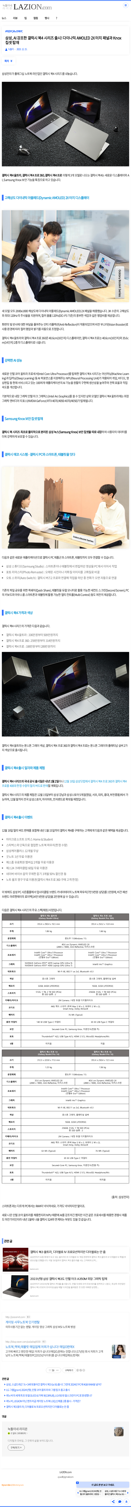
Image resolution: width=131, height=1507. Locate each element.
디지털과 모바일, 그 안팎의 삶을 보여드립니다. (30, 1440)
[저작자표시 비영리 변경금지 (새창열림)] (80, 1370)
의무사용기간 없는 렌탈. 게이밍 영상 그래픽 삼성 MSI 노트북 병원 (40, 1327)
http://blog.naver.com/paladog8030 (22, 1341)
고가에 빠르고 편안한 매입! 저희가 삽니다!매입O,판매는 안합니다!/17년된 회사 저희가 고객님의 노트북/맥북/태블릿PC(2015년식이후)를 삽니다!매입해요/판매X (54, 1353)
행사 (47, 18)
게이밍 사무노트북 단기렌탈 (22, 1322)
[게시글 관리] (57, 1370)
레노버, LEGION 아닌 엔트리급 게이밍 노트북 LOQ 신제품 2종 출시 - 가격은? (43, 1401)
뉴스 (4, 18)
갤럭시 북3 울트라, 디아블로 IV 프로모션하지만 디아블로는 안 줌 (37, 1407)
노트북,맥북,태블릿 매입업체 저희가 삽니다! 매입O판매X (39, 1347)
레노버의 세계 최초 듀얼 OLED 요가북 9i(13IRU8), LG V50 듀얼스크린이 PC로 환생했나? (49, 1395)
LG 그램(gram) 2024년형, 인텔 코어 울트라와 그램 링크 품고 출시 (38, 1390)
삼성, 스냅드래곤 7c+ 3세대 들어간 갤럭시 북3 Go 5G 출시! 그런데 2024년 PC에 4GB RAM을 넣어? (53, 1384)
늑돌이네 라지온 (17, 1429)
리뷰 (15, 18)
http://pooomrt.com (15, 1316)
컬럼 (35, 18)
